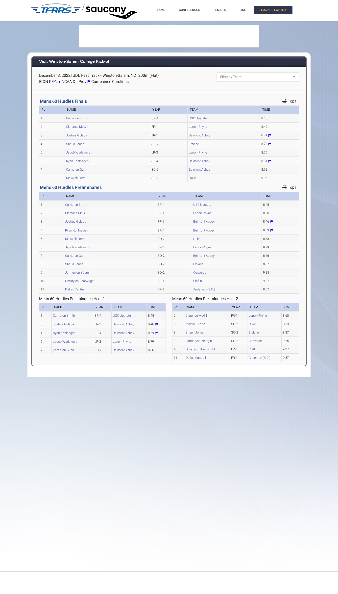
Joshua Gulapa (76, 135)
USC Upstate (198, 118)
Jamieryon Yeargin (78, 272)
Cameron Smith (77, 118)
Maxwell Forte (76, 178)
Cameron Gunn (76, 169)
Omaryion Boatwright (80, 281)
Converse (199, 272)
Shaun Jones (75, 144)
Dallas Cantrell (75, 289)
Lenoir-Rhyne (198, 127)
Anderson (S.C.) (204, 289)
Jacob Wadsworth (79, 152)
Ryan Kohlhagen (77, 161)
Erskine (194, 144)
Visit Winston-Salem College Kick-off (75, 62)
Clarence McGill (77, 127)
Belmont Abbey (199, 135)
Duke (192, 178)
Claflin (197, 281)
